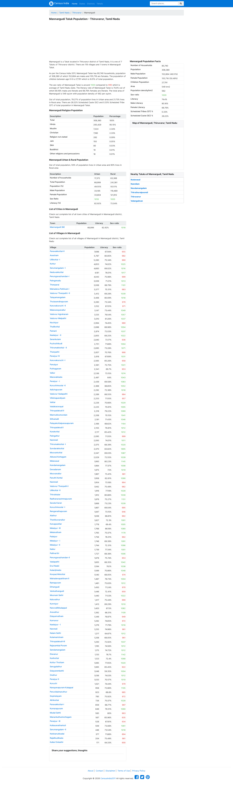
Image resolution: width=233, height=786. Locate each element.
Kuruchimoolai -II (58, 385)
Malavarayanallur (58, 310)
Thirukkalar (55, 494)
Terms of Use (124, 771)
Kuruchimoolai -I (57, 507)
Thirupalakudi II (57, 410)
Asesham (54, 255)
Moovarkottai (56, 452)
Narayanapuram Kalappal (61, 687)
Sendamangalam (57, 650)
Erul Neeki (54, 566)
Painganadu (55, 280)
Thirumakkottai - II (58, 347)
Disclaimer (110, 771)
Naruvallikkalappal (58, 608)
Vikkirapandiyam (57, 398)
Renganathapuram (58, 511)
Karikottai (54, 658)
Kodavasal (135, 179)
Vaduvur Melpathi (58, 318)
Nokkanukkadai (57, 734)
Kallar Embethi (56, 742)
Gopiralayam (56, 696)
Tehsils (100, 3)
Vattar (52, 402)
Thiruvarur (77, 12)
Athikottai (54, 700)
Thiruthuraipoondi (139, 192)
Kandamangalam (57, 465)
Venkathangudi (57, 591)
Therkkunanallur (57, 520)
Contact (99, 771)
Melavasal (54, 461)
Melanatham (55, 532)
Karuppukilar (56, 524)
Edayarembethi (57, 671)
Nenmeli (53, 629)
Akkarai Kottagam (58, 457)
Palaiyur (53, 536)
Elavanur (54, 654)
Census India (61, 3)
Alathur (53, 515)
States (82, 3)
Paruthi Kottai (56, 478)
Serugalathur (56, 666)
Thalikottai (55, 326)
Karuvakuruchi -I (57, 360)
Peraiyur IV (55, 356)
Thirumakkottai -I (58, 444)
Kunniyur (54, 603)
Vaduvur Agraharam (59, 314)
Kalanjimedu (55, 570)
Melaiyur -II (55, 545)
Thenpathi (54, 352)
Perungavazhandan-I (59, 276)
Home (75, 3)
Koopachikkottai (57, 574)
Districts (91, 3)
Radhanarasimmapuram (61, 499)
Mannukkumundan (58, 415)
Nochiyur (54, 322)
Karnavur (54, 620)
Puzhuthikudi (56, 343)
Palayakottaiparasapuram (62, 423)
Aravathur (54, 612)
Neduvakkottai (56, 272)
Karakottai (54, 431)
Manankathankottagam (60, 717)
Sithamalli (54, 419)
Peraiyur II (54, 679)
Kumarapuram (56, 708)
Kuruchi (53, 683)
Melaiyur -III (55, 528)
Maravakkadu (56, 377)
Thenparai (54, 284)
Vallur (52, 373)
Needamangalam (139, 188)
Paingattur (55, 436)
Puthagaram (55, 368)
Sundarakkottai (57, 448)
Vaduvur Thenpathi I (59, 486)
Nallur (52, 549)
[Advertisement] (116, 42)
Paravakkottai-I (57, 704)
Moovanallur (55, 473)
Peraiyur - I (55, 381)
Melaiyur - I (55, 541)
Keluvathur (55, 599)
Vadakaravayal (56, 406)
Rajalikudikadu (56, 738)
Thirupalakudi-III (57, 641)
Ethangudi (54, 587)
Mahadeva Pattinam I (59, 289)
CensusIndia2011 (108, 778)
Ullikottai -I (55, 259)
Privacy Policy (138, 771)
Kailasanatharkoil (58, 725)
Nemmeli (54, 440)
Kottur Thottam (57, 662)
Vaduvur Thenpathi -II (60, 293)
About (90, 771)
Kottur (53, 263)
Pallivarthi (54, 553)
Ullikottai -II (55, 490)
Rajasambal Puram (58, 645)
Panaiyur (54, 364)
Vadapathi (54, 562)
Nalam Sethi (55, 633)
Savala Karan (56, 503)
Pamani (53, 331)
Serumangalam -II (58, 729)
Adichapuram (56, 389)
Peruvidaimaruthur (58, 692)
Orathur (53, 675)
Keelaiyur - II (55, 335)
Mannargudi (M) (57, 227)
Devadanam (55, 469)
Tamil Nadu (64, 12)
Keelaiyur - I (55, 624)
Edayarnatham (56, 616)
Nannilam (135, 184)
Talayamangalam (57, 297)
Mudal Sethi (55, 713)
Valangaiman (137, 201)
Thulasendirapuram (59, 301)
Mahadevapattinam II (59, 578)
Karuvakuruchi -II (58, 305)
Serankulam (55, 339)
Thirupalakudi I (57, 427)
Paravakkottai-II (57, 251)
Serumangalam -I (58, 268)
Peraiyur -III (55, 721)
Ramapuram (55, 582)
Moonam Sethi (56, 595)
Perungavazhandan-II (60, 557)
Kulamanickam (56, 637)
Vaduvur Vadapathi (58, 394)
